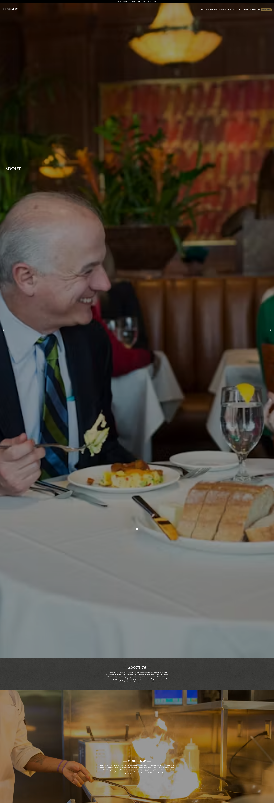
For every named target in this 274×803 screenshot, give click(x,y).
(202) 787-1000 (152, 1)
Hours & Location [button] (211, 9)
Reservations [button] (266, 9)
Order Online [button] (222, 9)
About (240, 9)
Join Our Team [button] (255, 9)
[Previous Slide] (3, 404)
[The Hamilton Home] (10, 9)
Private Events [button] (232, 9)
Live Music (246, 9)
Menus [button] (203, 9)
